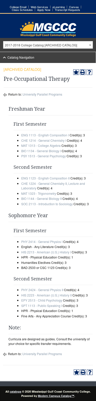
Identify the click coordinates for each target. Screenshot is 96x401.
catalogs (15, 391)
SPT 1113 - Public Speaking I (41, 305)
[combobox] (48, 45)
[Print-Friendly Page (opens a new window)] (83, 72)
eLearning (58, 7)
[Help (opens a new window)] (89, 72)
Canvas (74, 7)
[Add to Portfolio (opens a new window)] (76, 72)
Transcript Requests (67, 9)
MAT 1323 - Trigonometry (38, 193)
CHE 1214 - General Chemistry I (43, 140)
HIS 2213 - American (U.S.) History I (46, 252)
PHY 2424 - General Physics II (42, 290)
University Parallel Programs (42, 94)
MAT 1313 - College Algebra (41, 145)
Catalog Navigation (20, 57)
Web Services (39, 7)
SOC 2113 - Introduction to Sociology (47, 204)
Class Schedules (22, 9)
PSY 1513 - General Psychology (43, 156)
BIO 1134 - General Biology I (41, 151)
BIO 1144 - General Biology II (41, 198)
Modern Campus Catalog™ (56, 396)
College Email (18, 7)
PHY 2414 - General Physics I (41, 241)
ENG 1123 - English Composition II (45, 178)
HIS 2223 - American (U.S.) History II (46, 295)
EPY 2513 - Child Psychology (41, 300)
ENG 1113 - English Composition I (45, 135)
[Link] (48, 35)
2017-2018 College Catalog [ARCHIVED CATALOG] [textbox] (41, 45)
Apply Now (43, 9)
